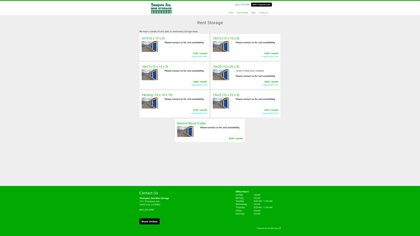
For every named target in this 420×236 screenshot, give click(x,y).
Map (254, 12)
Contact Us (263, 12)
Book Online (150, 221)
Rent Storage (242, 12)
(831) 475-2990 (242, 4)
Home (230, 12)
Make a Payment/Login (261, 4)
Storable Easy (273, 228)
